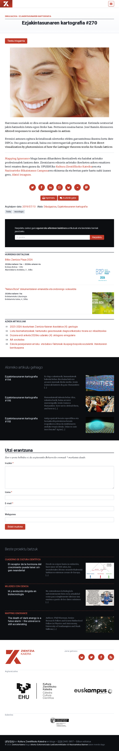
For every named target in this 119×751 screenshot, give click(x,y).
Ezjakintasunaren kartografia (35, 16)
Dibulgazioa (11, 16)
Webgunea (10, 514)
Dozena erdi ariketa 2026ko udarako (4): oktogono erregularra (42, 335)
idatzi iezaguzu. (21, 174)
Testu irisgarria (16, 40)
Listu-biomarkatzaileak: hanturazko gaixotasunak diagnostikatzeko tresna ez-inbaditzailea (58, 331)
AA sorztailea (17, 339)
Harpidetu (97, 237)
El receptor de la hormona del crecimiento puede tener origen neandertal (24, 567)
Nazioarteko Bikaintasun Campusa (26, 170)
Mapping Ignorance (17, 158)
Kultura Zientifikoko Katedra (74, 166)
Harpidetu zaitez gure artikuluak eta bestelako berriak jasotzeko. (56, 230)
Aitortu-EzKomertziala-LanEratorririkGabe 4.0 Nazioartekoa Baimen (59, 745)
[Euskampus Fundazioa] (93, 691)
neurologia (18, 212)
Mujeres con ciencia (17, 586)
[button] (32, 187)
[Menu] (111, 3)
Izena (8, 492)
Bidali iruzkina (15, 526)
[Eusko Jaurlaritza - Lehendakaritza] (59, 723)
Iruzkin (9, 463)
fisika (8, 212)
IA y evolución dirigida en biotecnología (22, 593)
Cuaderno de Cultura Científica (23, 559)
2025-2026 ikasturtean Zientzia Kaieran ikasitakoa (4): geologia (44, 326)
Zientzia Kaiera (18, 745)
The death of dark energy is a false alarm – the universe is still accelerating (24, 621)
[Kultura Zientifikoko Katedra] (37, 691)
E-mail (9, 503)
